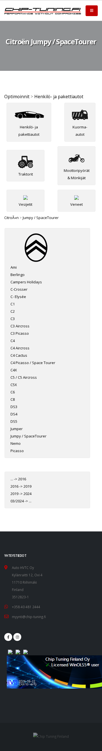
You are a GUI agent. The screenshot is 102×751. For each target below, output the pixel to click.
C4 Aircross (19, 348)
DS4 (13, 414)
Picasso (17, 450)
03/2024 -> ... (20, 500)
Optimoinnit (16, 96)
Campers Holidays (26, 281)
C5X (13, 384)
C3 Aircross (19, 326)
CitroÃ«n (11, 217)
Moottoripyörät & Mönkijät (77, 174)
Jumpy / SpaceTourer (41, 217)
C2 (12, 311)
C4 (12, 340)
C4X (13, 370)
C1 (12, 303)
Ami (13, 267)
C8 (12, 399)
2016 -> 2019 (20, 486)
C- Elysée (18, 296)
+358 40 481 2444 (26, 607)
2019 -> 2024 (20, 493)
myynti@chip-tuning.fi (29, 616)
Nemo (15, 443)
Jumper (16, 428)
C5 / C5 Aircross (23, 377)
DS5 (13, 421)
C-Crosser (18, 289)
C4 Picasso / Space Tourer (32, 362)
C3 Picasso (19, 333)
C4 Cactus (18, 355)
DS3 (13, 406)
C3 (12, 318)
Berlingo (17, 274)
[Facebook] (8, 637)
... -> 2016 (18, 478)
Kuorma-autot (80, 130)
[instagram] (17, 637)
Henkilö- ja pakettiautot (58, 96)
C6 (12, 392)
